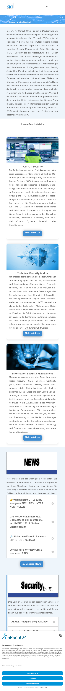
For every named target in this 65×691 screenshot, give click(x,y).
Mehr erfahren (32, 233)
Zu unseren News (32, 564)
